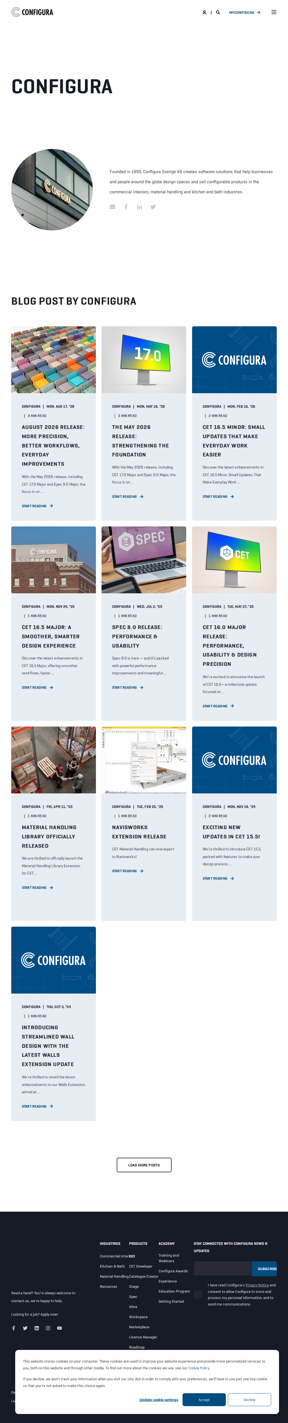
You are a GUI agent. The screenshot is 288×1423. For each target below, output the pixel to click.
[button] (144, 1165)
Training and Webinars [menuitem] (169, 1258)
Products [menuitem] (138, 1243)
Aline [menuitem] (133, 1306)
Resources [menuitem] (108, 1286)
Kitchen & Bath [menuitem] (112, 1266)
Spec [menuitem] (133, 1296)
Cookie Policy (198, 1367)
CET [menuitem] (132, 1256)
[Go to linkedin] (139, 207)
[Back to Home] (32, 12)
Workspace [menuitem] (138, 1316)
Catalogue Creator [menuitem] (144, 1276)
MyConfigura (241, 12)
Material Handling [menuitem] (114, 1276)
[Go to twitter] (151, 207)
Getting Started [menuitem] (171, 1301)
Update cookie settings (159, 1399)
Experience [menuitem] (168, 1281)
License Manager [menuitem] (143, 1337)
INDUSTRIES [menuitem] (110, 1243)
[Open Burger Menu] (274, 12)
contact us (20, 1300)
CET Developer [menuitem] (140, 1266)
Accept (204, 1399)
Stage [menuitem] (134, 1286)
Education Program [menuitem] (174, 1291)
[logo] (32, 1262)
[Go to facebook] (126, 207)
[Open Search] (218, 12)
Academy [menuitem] (167, 1243)
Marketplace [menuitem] (139, 1326)
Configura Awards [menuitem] (173, 1270)
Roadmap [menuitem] (137, 1347)
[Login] (204, 12)
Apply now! (49, 1314)
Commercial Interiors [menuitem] (117, 1256)
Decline (249, 1399)
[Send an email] (114, 207)
